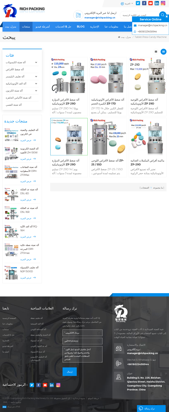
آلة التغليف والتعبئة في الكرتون (29, 132)
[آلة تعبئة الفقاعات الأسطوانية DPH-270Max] (11, 172)
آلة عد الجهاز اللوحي (39, 346)
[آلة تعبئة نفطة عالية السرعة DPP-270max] (11, 250)
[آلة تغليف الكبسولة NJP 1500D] (11, 273)
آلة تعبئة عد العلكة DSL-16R (29, 210)
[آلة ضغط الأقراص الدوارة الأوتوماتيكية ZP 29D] (69, 75)
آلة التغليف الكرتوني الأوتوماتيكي (39, 358)
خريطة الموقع (93, 398)
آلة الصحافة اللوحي (38, 329)
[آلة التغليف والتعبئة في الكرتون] (11, 135)
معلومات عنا (111, 26)
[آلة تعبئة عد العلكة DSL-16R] (11, 213)
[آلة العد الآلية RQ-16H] (11, 232)
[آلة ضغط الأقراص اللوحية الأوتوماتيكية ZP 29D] (147, 75)
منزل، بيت (10, 26)
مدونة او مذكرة (79, 398)
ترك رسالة (149, 408)
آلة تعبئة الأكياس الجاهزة (18, 97)
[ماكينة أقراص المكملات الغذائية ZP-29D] (147, 136)
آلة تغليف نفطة (37, 318)
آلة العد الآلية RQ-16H (29, 228)
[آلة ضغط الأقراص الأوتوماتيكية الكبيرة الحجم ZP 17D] (108, 75)
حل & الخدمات (63, 26)
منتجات (26, 26)
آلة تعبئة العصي (14, 104)
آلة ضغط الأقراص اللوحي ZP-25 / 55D (107, 162)
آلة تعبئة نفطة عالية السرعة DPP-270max (29, 249)
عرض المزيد (26, 140)
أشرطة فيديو (43, 26)
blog (80, 26)
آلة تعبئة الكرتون (14, 90)
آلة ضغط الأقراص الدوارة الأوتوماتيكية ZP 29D (65, 101)
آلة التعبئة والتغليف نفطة (41, 335)
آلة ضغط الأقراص (15, 69)
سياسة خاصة (16, 402)
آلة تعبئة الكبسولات (16, 62)
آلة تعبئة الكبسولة (38, 351)
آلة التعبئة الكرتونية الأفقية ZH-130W (29, 150)
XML (5, 402)
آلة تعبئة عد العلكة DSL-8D (29, 191)
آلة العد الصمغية (37, 323)
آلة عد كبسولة (36, 340)
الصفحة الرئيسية (9, 318)
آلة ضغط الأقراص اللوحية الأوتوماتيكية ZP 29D (144, 101)
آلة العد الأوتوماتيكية (16, 83)
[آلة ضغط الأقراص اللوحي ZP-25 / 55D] (108, 136)
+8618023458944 (138, 364)
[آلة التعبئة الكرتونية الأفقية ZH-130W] (11, 154)
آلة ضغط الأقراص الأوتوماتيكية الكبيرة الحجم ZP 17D (107, 101)
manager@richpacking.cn (99, 17)
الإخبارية (94, 26)
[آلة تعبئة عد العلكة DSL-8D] (11, 194)
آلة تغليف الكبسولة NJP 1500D (29, 269)
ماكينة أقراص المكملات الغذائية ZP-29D (147, 162)
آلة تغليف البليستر (15, 76)
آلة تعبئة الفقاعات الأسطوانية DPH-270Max (28, 171)
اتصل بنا (128, 26)
